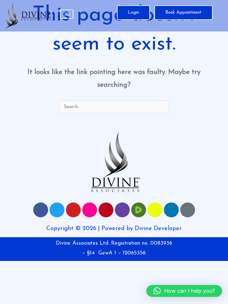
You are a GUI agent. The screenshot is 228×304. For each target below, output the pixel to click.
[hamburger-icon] (66, 14)
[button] (184, 291)
